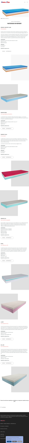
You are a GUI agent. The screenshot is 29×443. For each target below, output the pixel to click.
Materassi (4, 18)
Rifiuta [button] (14, 441)
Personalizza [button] (19, 441)
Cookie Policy (2, 434)
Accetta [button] (9, 441)
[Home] (5, 3)
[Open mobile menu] (25, 2)
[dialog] (14, 439)
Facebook (4, 407)
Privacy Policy (2, 436)
